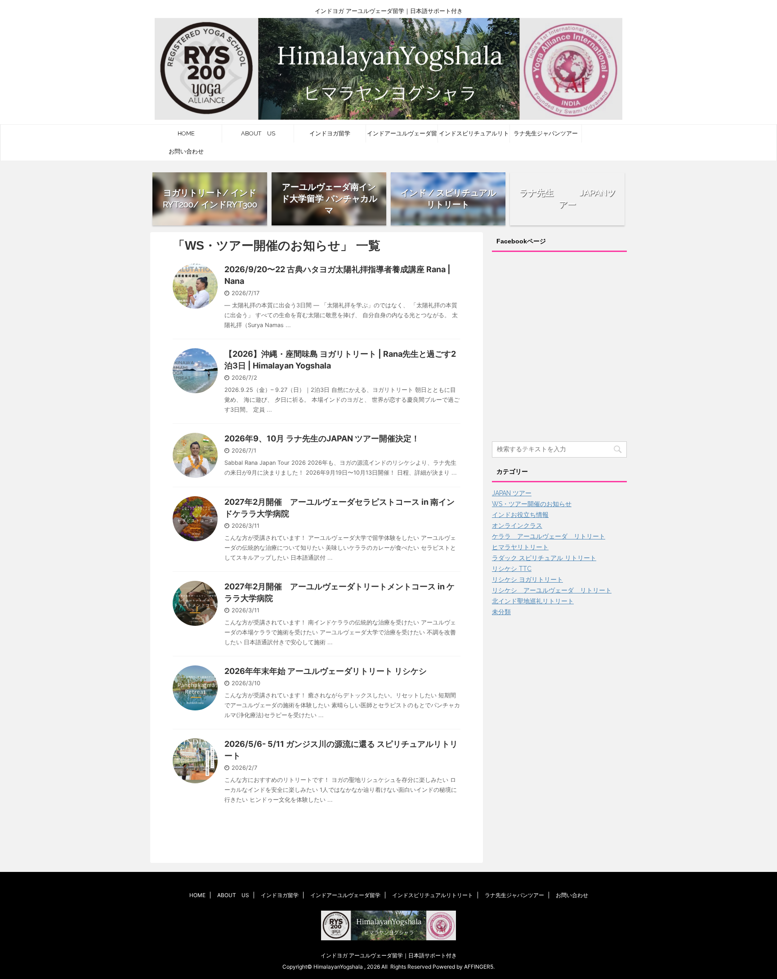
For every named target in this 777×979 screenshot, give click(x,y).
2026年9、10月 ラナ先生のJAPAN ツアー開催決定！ (322, 438)
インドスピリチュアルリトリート (474, 136)
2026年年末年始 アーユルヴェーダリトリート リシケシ (325, 671)
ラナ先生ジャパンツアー (546, 133)
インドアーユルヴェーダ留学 (402, 136)
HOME (186, 133)
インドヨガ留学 (329, 133)
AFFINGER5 (478, 966)
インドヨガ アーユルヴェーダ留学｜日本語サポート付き (389, 955)
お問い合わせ (186, 151)
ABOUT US (258, 133)
